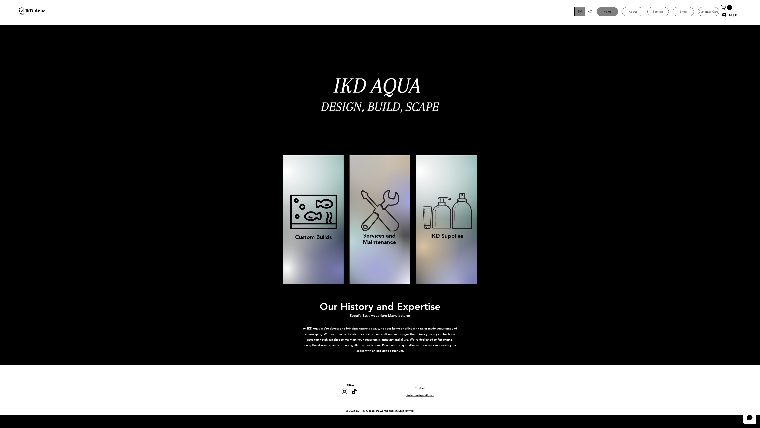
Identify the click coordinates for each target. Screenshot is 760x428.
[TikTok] (354, 391)
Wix (411, 411)
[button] (727, 7)
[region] (313, 219)
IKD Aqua (36, 10)
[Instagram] (344, 391)
